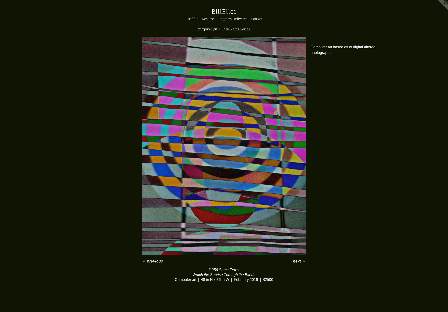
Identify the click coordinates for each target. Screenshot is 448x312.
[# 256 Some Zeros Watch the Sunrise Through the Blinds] (224, 146)
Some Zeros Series (236, 29)
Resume (208, 19)
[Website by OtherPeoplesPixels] (438, 9)
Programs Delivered (233, 19)
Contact (256, 19)
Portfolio (192, 19)
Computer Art (207, 29)
